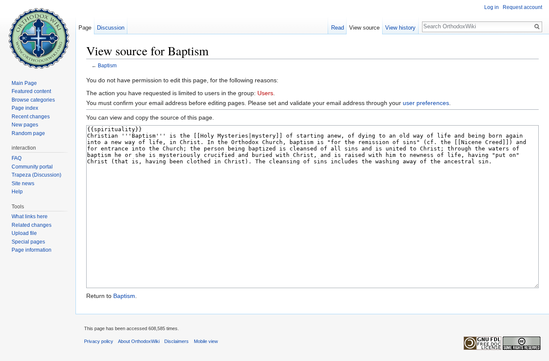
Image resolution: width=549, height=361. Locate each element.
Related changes (31, 225)
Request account (522, 7)
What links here (30, 217)
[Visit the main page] (37, 34)
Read (337, 27)
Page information (31, 250)
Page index (25, 108)
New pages (25, 125)
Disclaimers (176, 341)
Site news (23, 183)
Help (17, 192)
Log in (491, 7)
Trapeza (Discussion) (36, 175)
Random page (28, 133)
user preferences (426, 102)
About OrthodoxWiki (139, 341)
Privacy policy (98, 341)
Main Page (24, 83)
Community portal (32, 167)
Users (265, 93)
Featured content (31, 91)
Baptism (107, 65)
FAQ (16, 158)
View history (400, 27)
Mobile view (206, 341)
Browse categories (33, 100)
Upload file (24, 233)
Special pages (28, 242)
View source (364, 27)
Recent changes (31, 117)
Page (84, 27)
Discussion (110, 27)
